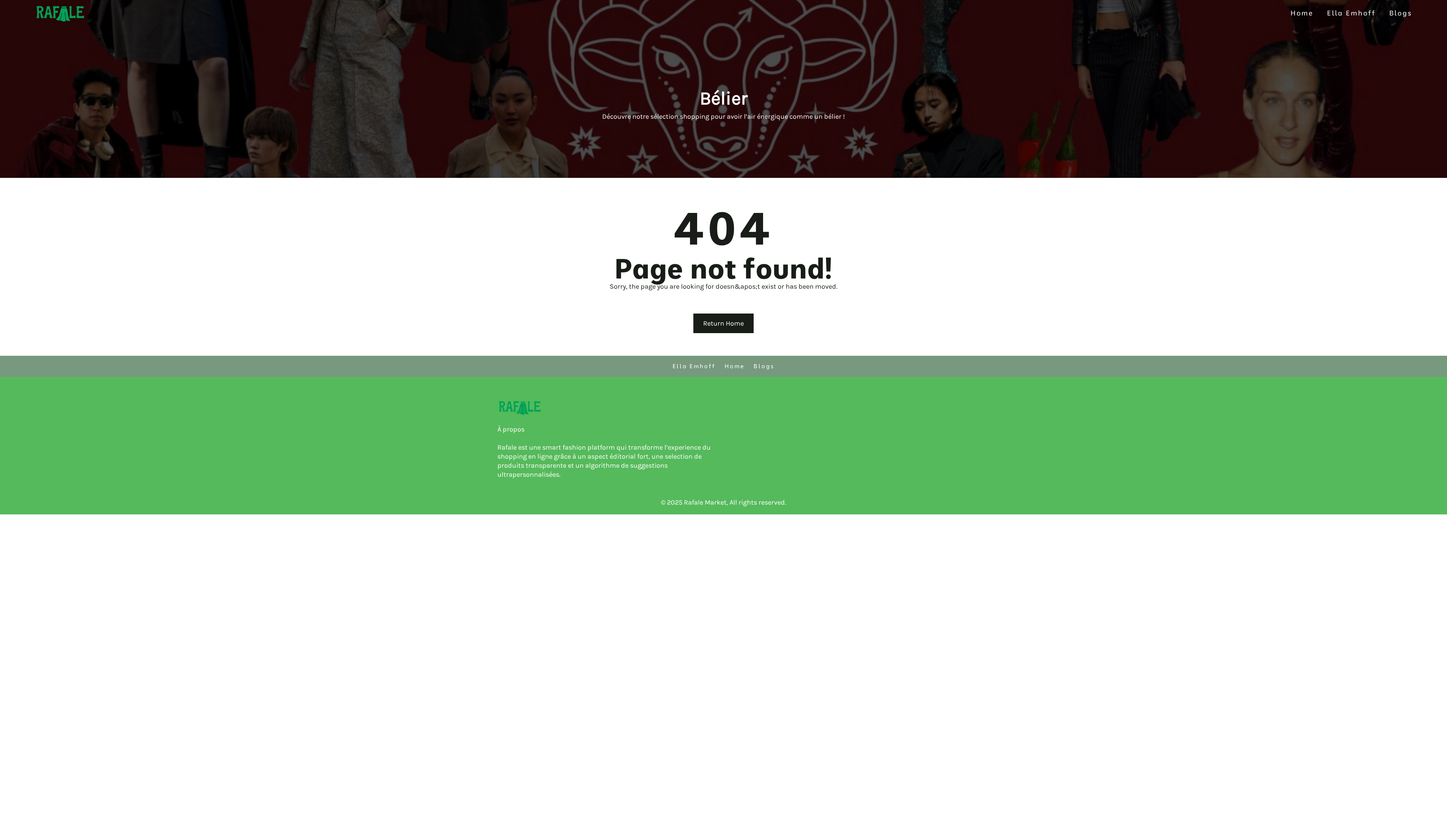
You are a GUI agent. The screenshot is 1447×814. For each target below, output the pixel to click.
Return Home (723, 323)
